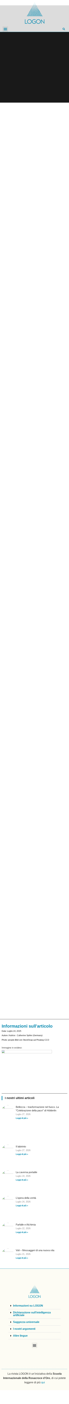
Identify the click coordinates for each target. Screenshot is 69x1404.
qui (43, 1382)
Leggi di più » (22, 1118)
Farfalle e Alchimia (26, 1224)
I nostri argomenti (24, 1328)
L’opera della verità (26, 1197)
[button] (5, 29)
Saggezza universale (26, 1322)
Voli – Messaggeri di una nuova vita (35, 1250)
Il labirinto (21, 1146)
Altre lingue (20, 1335)
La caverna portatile (26, 1172)
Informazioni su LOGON (28, 1305)
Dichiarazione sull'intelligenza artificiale (32, 1314)
